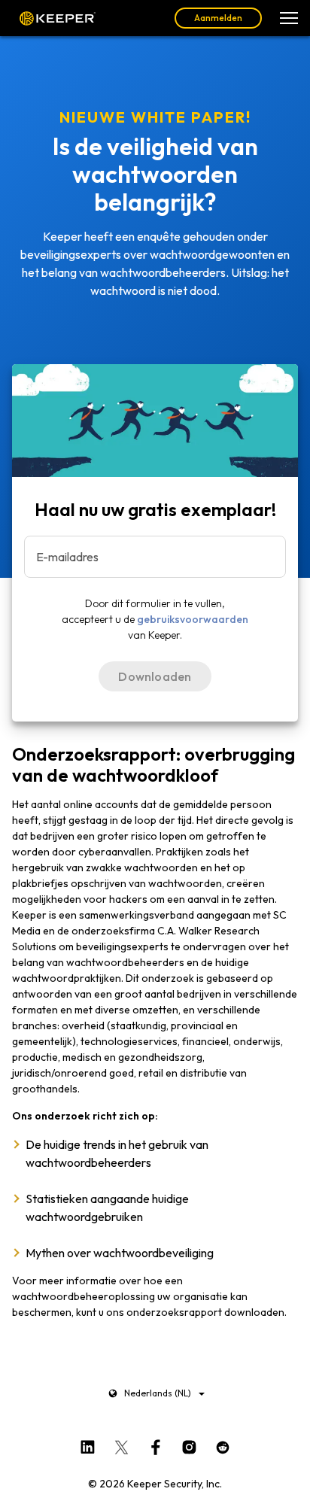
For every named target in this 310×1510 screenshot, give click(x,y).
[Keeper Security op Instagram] (189, 1444)
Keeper (57, 18)
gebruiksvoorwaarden (192, 619)
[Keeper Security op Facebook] (155, 1444)
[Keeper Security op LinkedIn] (88, 1444)
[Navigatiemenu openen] (289, 18)
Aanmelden (218, 17)
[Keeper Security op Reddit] (223, 1444)
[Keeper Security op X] (121, 1444)
